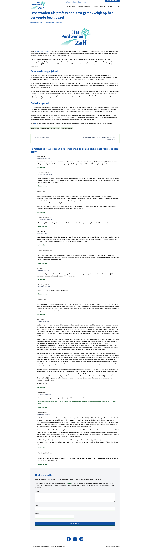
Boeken (81, 6)
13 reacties (59, 22)
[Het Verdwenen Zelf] (38, 5)
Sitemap (117, 546)
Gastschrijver (38, 22)
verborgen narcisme (66, 128)
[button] (119, 6)
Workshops (87, 6)
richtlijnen (68, 483)
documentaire (35, 128)
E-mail (37, 513)
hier (35, 123)
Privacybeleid (110, 546)
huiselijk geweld (45, 128)
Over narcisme (71, 6)
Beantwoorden (41, 167)
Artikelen (102, 6)
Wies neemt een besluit (42, 137)
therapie (96, 6)
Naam (37, 505)
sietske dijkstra (55, 128)
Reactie (37, 491)
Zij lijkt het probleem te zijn (42, 51)
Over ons (110, 6)
